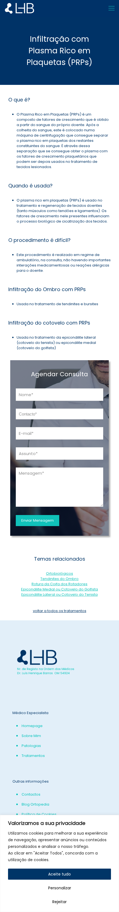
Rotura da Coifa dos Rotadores (59, 584)
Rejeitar (59, 902)
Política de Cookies (39, 814)
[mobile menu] (111, 8)
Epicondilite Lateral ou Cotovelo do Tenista (59, 594)
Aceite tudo (59, 874)
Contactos (31, 794)
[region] (59, 863)
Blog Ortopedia (35, 804)
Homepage (32, 725)
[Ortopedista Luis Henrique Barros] (23, 8)
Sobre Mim (31, 735)
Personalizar (59, 888)
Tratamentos (33, 755)
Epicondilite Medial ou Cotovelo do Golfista (59, 589)
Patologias (31, 745)
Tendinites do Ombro (59, 578)
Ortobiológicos (59, 573)
